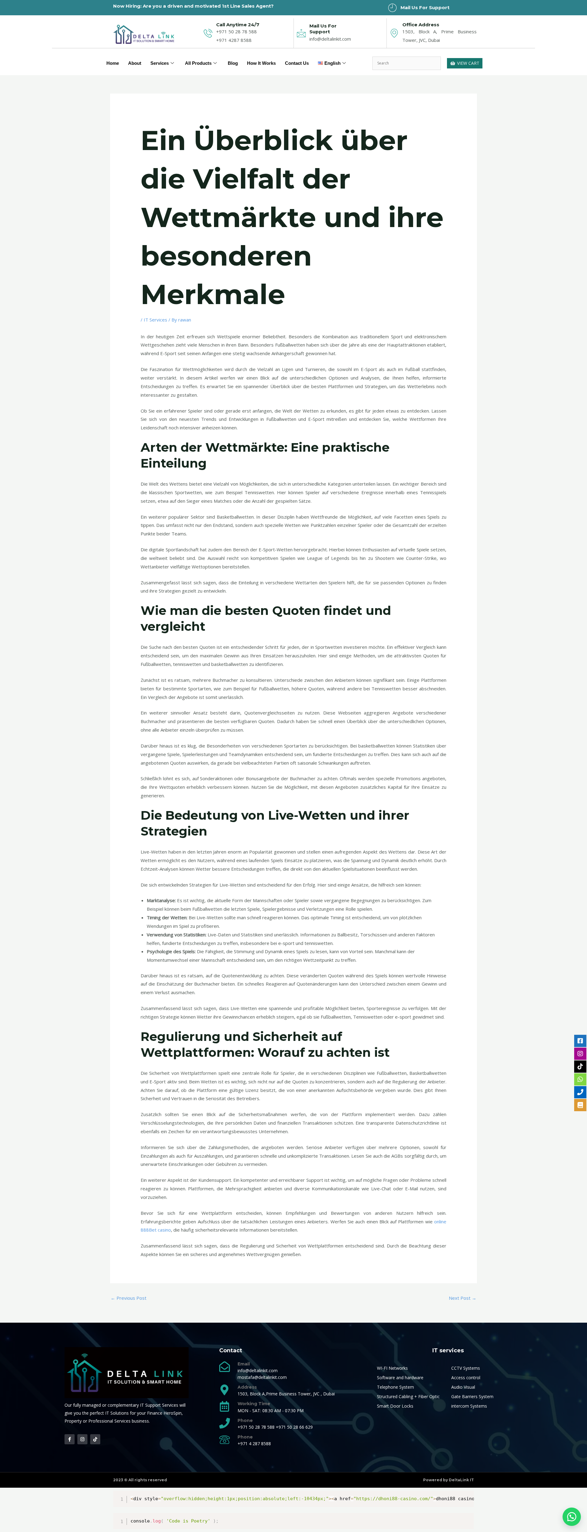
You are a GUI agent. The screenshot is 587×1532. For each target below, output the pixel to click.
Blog (233, 63)
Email (244, 1364)
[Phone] (224, 1423)
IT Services (155, 320)
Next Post (462, 1298)
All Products (198, 63)
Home (112, 63)
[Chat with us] (572, 1517)
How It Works (261, 63)
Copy (466, 1496)
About (134, 63)
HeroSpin (173, 1413)
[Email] (224, 1366)
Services (159, 63)
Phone (245, 1420)
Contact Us (297, 63)
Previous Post (128, 1298)
